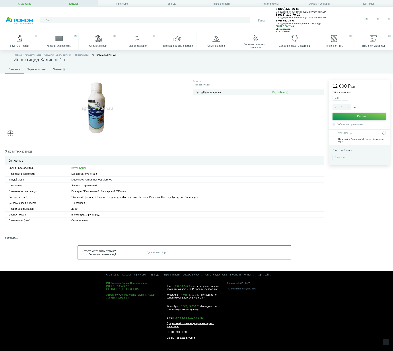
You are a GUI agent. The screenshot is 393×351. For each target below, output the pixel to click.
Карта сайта (264, 274)
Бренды (172, 3)
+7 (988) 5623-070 (189, 306)
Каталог (73, 3)
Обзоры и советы (192, 274)
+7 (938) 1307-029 (189, 294)
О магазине (24, 3)
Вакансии (235, 274)
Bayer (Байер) (280, 92)
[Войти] (354, 20)
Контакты (368, 3)
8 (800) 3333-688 (181, 286)
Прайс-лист (122, 3)
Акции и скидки (221, 3)
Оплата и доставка (319, 3)
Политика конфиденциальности (241, 289)
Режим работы (270, 3)
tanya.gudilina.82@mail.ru (189, 317)
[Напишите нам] (345, 20)
